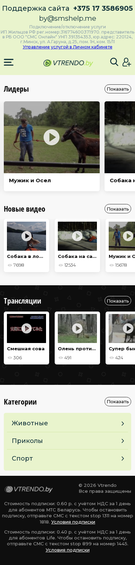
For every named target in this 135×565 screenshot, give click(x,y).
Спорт (22, 458)
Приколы (27, 441)
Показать (118, 89)
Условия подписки (73, 522)
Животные (30, 423)
